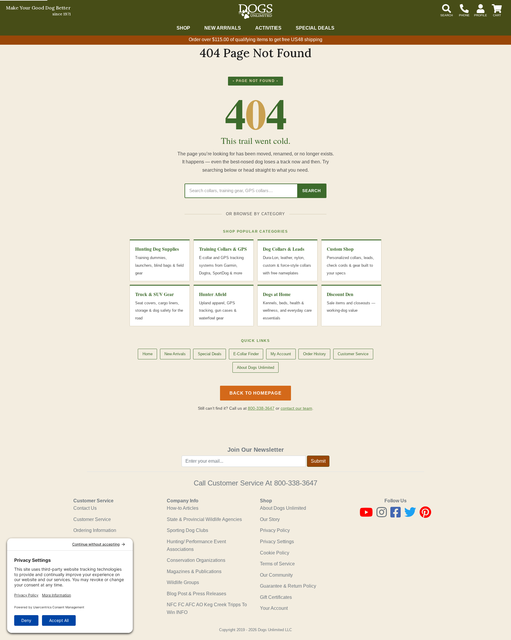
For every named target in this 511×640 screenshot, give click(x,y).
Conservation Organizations (196, 560)
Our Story (270, 519)
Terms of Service (277, 563)
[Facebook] (395, 514)
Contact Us (85, 508)
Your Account (274, 608)
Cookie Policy (274, 552)
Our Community (276, 575)
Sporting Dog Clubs (187, 530)
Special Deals (315, 27)
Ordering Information (94, 530)
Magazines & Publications (194, 571)
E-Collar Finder (246, 354)
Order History (314, 354)
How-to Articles (182, 508)
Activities (268, 27)
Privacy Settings (277, 541)
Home (148, 354)
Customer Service (353, 354)
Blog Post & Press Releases (196, 593)
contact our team (296, 408)
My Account (281, 354)
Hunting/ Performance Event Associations (196, 545)
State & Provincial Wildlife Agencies (204, 519)
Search (311, 190)
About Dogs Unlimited (255, 367)
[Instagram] (382, 514)
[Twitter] (410, 514)
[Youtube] (366, 514)
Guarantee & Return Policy (288, 585)
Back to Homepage (255, 392)
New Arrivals (222, 27)
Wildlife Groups (183, 582)
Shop (183, 27)
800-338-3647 (261, 408)
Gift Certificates (276, 597)
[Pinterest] (425, 514)
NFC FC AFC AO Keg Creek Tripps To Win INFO (207, 608)
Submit (318, 461)
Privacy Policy (275, 530)
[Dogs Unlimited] (255, 11)
